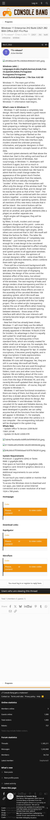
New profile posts (11, 778)
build (46, 35)
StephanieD (44, 760)
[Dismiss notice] (45, 794)
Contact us (5, 696)
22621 (33, 35)
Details (4, 815)
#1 (46, 45)
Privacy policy (30, 696)
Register (25, 510)
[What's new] (41, 3)
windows (16, 38)
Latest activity (10, 783)
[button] (4, 3)
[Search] (46, 3)
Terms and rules (17, 696)
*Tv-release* (9, 34)
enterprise (6, 38)
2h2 (40, 35)
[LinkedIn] (25, 606)
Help (38, 696)
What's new (7, 767)
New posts (8, 772)
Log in (15, 510)
